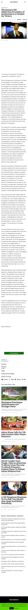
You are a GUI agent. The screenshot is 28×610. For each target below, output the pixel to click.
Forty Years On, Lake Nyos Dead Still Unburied (12, 554)
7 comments (4, 19)
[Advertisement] (11, 49)
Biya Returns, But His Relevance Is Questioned (12, 561)
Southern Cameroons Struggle (7, 373)
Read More (16, 608)
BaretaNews (14, 2)
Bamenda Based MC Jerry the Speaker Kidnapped (13, 539)
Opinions (4, 8)
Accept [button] (11, 608)
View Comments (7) (14, 353)
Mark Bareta (4, 366)
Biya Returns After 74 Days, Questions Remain (12, 564)
